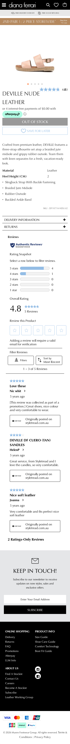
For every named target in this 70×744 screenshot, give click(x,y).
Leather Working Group (19, 697)
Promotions (11, 651)
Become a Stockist (16, 688)
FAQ (7, 646)
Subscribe (35, 610)
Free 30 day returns (50, 13)
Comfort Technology (47, 646)
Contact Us (11, 679)
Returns (9, 642)
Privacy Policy (42, 737)
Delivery (10, 637)
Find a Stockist (13, 674)
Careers (9, 683)
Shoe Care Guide (45, 642)
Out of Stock (35, 121)
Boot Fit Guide (43, 651)
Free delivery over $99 (24, 13)
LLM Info (10, 660)
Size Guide (41, 637)
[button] (28, 84)
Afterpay (10, 656)
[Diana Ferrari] (27, 5)
